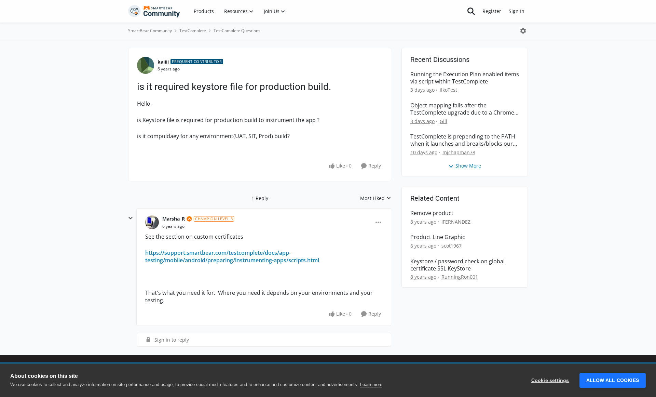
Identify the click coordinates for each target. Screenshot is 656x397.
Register (491, 11)
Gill (443, 121)
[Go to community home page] (154, 11)
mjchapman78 (458, 152)
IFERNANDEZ (455, 222)
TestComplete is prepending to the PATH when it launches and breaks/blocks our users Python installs (462, 140)
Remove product (431, 213)
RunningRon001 (459, 277)
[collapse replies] (130, 218)
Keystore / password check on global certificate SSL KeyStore (457, 265)
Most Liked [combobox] (375, 198)
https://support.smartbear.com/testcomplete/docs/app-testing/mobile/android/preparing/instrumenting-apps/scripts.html (232, 256)
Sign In (516, 11)
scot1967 (451, 245)
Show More (468, 165)
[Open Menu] (523, 31)
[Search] (471, 11)
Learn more (371, 384)
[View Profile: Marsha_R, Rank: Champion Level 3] (152, 222)
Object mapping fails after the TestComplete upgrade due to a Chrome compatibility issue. (462, 109)
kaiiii (163, 61)
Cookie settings (550, 380)
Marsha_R (173, 218)
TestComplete (192, 31)
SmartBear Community (150, 31)
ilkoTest (448, 90)
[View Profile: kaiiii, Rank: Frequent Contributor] (145, 65)
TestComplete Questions (237, 31)
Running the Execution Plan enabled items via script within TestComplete (464, 78)
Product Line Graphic (437, 237)
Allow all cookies (612, 380)
